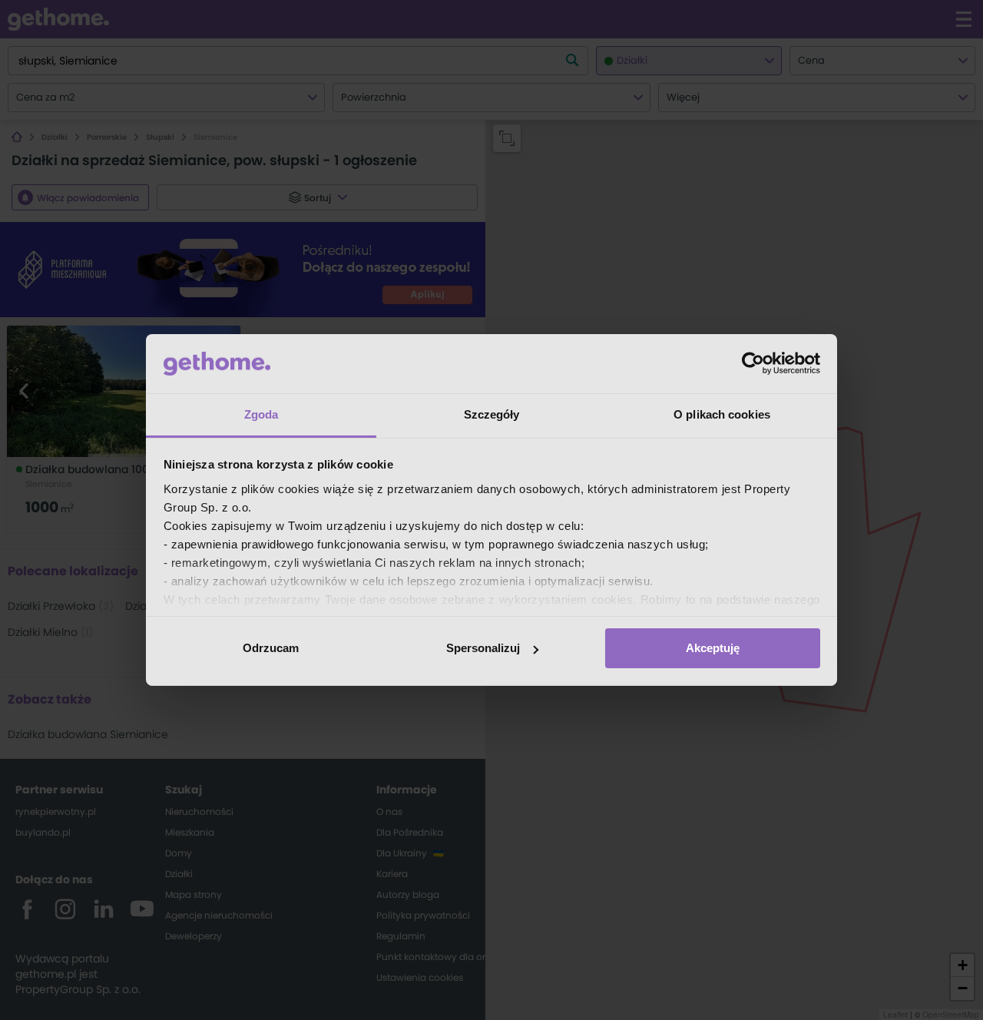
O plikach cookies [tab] (722, 414)
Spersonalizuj (483, 647)
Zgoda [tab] (261, 414)
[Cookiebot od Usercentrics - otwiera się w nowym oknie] (753, 363)
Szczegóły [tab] (492, 414)
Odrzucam (271, 647)
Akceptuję (713, 647)
